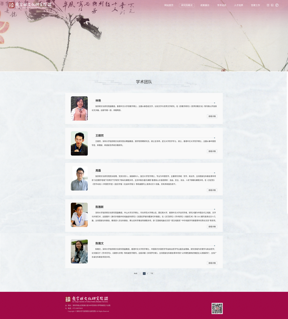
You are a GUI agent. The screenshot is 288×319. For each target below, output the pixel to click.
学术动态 (221, 5)
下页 (151, 273)
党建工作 (255, 5)
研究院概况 (186, 5)
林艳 (98, 100)
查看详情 (212, 116)
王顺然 (100, 135)
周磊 (98, 170)
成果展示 (204, 5)
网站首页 (168, 5)
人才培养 (238, 5)
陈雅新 (100, 207)
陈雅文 (100, 243)
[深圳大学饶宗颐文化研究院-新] (30, 8)
